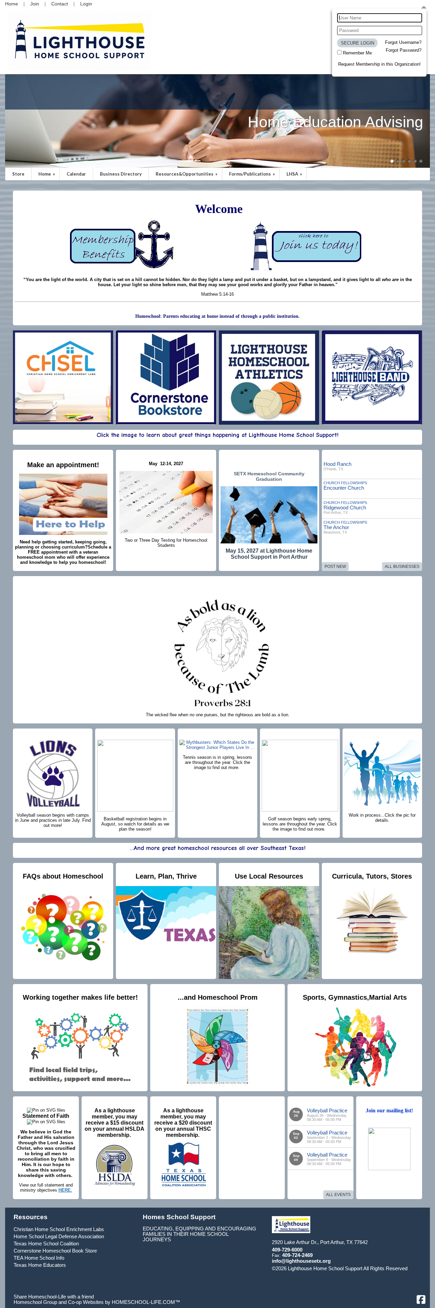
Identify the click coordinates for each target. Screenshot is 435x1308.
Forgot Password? (403, 50)
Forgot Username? (403, 42)
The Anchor (336, 527)
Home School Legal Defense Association (59, 1236)
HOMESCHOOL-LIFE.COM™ (146, 1302)
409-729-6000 (287, 1250)
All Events (338, 1194)
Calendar (76, 174)
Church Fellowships (345, 483)
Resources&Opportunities (187, 174)
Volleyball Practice (327, 1110)
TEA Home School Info (39, 1258)
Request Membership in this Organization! (379, 64)
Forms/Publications (252, 174)
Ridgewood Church (345, 507)
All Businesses (402, 566)
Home (47, 174)
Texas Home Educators (40, 1265)
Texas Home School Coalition (46, 1243)
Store (18, 174)
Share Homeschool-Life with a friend (54, 1296)
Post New (335, 566)
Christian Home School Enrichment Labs (59, 1229)
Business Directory (121, 174)
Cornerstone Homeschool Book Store (55, 1251)
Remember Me (357, 52)
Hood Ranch (337, 464)
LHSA (294, 174)
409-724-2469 (297, 1255)
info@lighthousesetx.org (301, 1261)
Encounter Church (344, 488)
